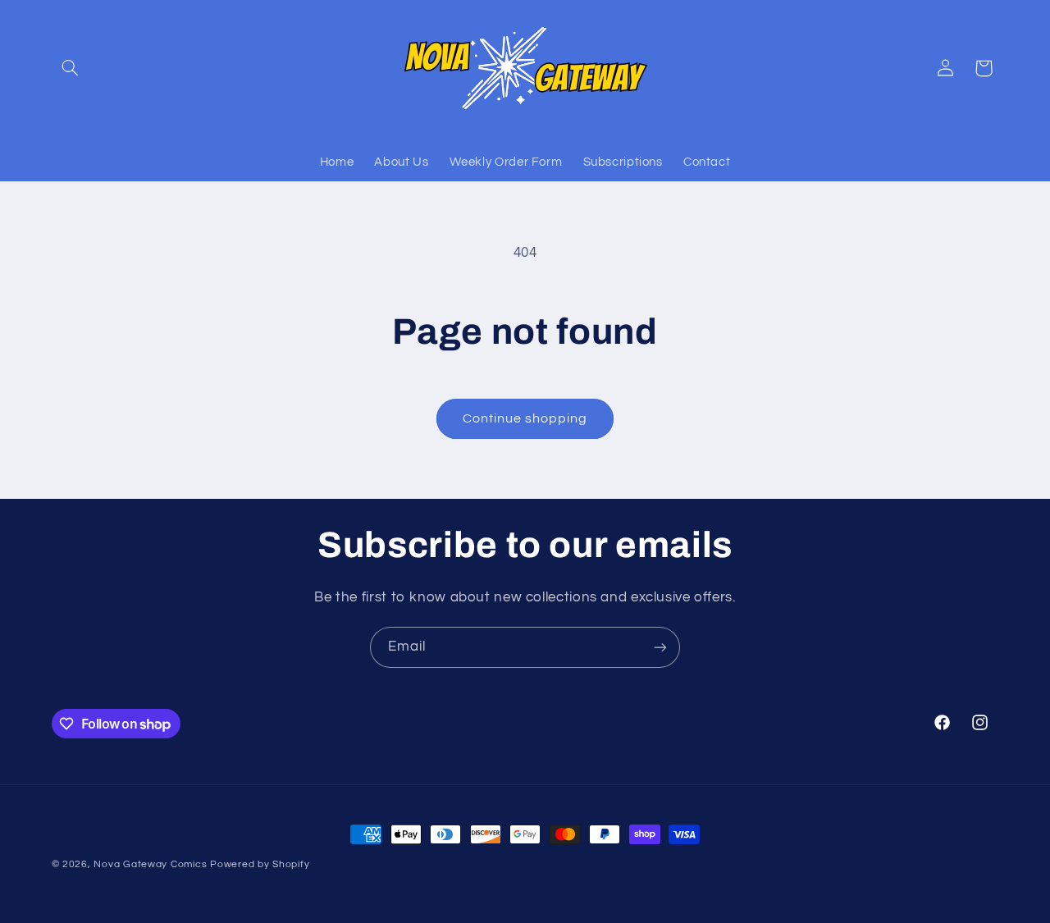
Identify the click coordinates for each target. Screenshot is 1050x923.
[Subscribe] (660, 647)
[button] (70, 68)
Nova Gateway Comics (150, 864)
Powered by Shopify (259, 864)
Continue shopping (525, 418)
